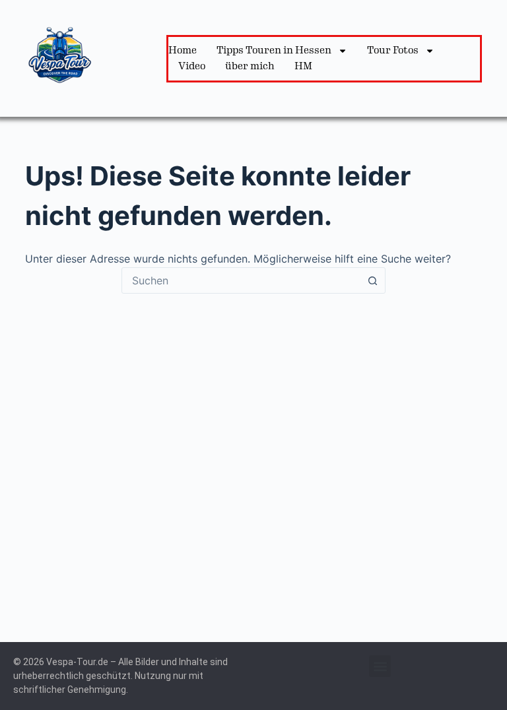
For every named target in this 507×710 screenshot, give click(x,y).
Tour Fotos (393, 50)
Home (182, 50)
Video (191, 66)
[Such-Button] (372, 280)
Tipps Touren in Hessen (274, 50)
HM (303, 66)
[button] (380, 666)
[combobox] (241, 280)
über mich (250, 66)
